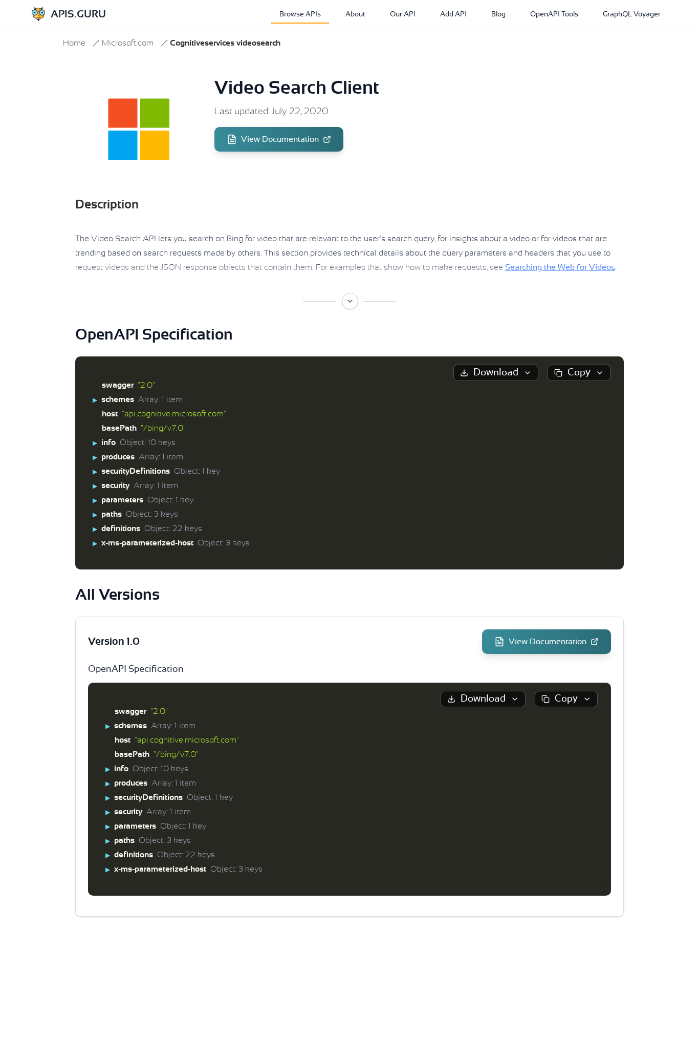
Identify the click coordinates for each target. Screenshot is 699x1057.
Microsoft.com (128, 43)
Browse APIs (300, 14)
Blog (498, 14)
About (355, 14)
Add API (453, 14)
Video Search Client (296, 88)
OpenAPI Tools (554, 14)
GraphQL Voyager (632, 14)
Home (74, 43)
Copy (579, 372)
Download (495, 372)
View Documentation (280, 139)
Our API (403, 14)
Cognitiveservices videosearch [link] (225, 43)
